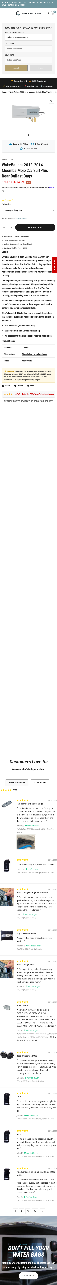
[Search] (48, 13)
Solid (19, 1096)
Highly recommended (27, 933)
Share (7, 386)
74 (35, 1211)
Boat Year (9, 55)
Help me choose (21, 218)
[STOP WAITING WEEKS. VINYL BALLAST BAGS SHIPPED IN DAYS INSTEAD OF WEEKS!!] (28, 4)
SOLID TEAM (22, 1005)
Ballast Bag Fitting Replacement (32, 892)
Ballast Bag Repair (25, 964)
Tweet (20, 386)
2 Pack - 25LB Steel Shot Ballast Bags (31, 1081)
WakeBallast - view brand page (34, 354)
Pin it (32, 386)
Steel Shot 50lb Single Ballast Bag (29, 949)
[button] (28, 1275)
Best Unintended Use (27, 1056)
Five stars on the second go (30, 803)
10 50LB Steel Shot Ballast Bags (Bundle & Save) (35, 872)
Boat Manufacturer (14, 32)
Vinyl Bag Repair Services (26, 918)
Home (4, 92)
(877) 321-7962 (21, 248)
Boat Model (10, 44)
